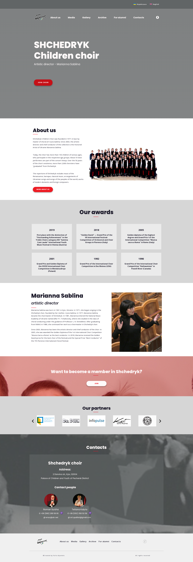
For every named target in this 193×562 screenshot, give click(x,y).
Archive (102, 17)
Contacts (138, 17)
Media (71, 17)
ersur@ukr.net (52, 517)
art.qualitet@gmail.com (80, 517)
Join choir (43, 82)
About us (55, 17)
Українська (142, 4)
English (156, 4)
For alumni (120, 17)
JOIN (96, 383)
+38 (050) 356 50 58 (78, 513)
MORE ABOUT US (43, 189)
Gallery (86, 17)
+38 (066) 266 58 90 (50, 513)
